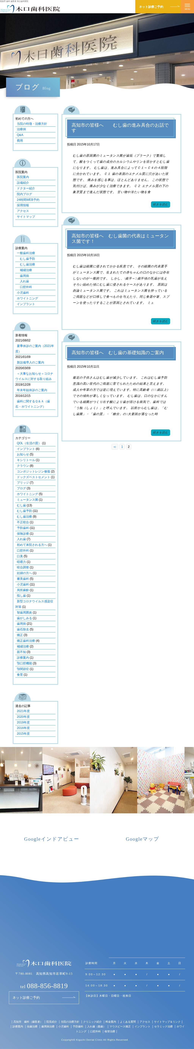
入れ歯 (23, 281)
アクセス (23, 211)
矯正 (20, 635)
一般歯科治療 (26, 253)
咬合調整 (23, 567)
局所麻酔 (23, 590)
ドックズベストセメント (33, 477)
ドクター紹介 (26, 188)
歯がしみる (24, 618)
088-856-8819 (44, 986)
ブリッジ (23, 482)
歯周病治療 (48, 1026)
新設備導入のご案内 (30, 362)
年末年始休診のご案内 (32, 390)
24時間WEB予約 (28, 199)
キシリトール (26, 460)
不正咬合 (23, 522)
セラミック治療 (163, 1026)
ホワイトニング (27, 298)
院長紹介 (51, 1021)
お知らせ (23, 454)
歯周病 (23, 275)
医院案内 (23, 177)
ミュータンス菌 (27, 499)
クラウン (23, 465)
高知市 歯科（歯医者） (28, 1021)
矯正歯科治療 (26, 640)
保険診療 (23, 533)
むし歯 (21, 505)
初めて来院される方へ (32, 544)
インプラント (26, 304)
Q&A (20, 135)
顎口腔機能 (24, 663)
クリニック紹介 (92, 1021)
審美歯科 (23, 578)
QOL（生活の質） (29, 443)
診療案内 (23, 657)
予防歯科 (23, 528)
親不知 (21, 652)
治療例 (21, 129)
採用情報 (23, 205)
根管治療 (110, 1031)
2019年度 (23, 722)
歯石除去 (23, 629)
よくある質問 (128, 1021)
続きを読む (160, 204)
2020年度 (23, 716)
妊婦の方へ (24, 573)
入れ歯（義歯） (96, 1026)
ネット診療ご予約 (151, 7)
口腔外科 (24, 287)
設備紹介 (23, 182)
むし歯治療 (26, 264)
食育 (20, 674)
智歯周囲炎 (24, 612)
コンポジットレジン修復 (33, 471)
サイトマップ (26, 216)
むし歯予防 (26, 258)
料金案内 (111, 1021)
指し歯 (21, 595)
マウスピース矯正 (120, 1026)
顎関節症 (23, 669)
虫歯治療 (32, 1026)
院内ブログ (24, 194)
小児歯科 (23, 292)
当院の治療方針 (70, 1021)
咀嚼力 (21, 561)
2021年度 (23, 711)
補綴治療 (24, 270)
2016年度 (23, 728)
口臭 (20, 556)
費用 (20, 140)
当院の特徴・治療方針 (32, 123)
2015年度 (23, 733)
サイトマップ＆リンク (167, 1021)
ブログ (21, 488)
